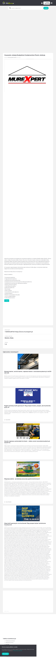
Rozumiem (5, 654)
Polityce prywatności (17, 650)
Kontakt (7, 644)
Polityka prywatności (10, 640)
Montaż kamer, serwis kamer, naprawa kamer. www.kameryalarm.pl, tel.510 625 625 (27, 372)
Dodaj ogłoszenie (47, 3)
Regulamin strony (9, 642)
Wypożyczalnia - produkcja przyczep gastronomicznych (22, 479)
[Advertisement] (29, 20)
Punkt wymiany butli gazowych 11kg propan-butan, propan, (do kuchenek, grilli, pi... (27, 406)
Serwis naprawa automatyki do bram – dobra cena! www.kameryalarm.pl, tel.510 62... (27, 441)
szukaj (45, 8)
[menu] (51, 3)
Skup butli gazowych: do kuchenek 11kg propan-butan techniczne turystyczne (25, 524)
